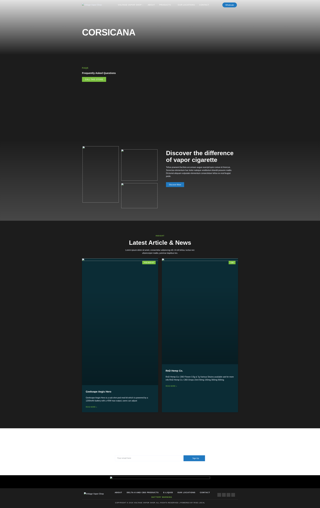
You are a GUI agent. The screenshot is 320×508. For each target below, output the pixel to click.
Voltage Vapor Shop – (130, 5)
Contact (204, 5)
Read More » (91, 407)
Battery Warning (162, 497)
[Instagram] (228, 495)
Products (165, 5)
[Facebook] (219, 495)
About (151, 5)
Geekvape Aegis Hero (98, 391)
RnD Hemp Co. (174, 370)
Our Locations (186, 5)
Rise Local (199, 503)
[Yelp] (233, 495)
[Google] (224, 495)
